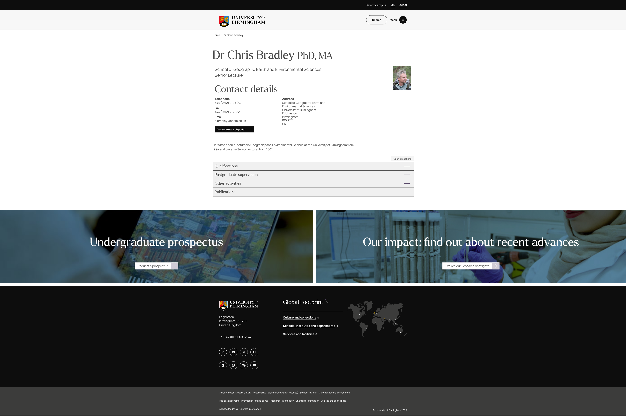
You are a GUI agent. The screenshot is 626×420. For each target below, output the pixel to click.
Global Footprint (303, 302)
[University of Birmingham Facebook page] (254, 352)
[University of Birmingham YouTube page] (254, 365)
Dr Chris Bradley (233, 35)
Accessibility (259, 392)
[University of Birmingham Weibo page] (233, 365)
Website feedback (228, 408)
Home (216, 35)
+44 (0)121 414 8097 (228, 103)
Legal (231, 392)
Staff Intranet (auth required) (283, 392)
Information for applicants (254, 400)
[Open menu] (403, 20)
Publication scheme (229, 400)
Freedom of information (282, 400)
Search (376, 20)
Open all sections (402, 158)
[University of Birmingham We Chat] (244, 365)
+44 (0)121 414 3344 (237, 337)
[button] (313, 166)
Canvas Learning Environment (334, 392)
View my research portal (231, 129)
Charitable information (307, 400)
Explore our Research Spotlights (467, 266)
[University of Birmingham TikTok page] (223, 365)
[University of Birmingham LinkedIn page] (233, 352)
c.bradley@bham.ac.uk (230, 121)
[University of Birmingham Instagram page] (223, 352)
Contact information (250, 408)
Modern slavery (243, 392)
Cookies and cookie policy (334, 400)
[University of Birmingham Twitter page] (244, 352)
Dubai (403, 5)
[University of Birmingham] (242, 20)
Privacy (223, 392)
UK (393, 5)
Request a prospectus (153, 266)
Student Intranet (308, 392)
